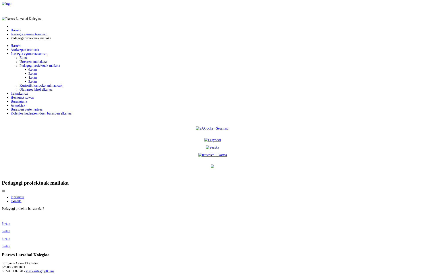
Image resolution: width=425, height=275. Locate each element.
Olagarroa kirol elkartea (35, 89)
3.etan (32, 81)
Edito (23, 57)
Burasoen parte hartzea (26, 109)
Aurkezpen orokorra (25, 50)
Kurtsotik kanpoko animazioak (40, 85)
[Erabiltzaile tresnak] (3, 191)
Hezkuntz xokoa (22, 97)
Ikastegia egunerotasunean (29, 53)
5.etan (32, 73)
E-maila (16, 201)
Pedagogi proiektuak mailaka (39, 65)
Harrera (16, 46)
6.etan (32, 69)
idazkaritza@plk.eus (40, 271)
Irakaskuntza (19, 93)
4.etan (32, 77)
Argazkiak (18, 105)
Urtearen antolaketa (33, 61)
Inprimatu (17, 197)
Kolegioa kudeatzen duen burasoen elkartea (41, 113)
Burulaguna (19, 101)
